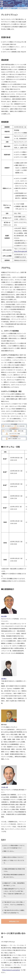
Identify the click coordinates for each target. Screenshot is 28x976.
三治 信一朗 (4, 787)
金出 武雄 (3, 616)
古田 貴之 (3, 679)
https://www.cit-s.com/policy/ (11, 970)
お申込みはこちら (14, 921)
